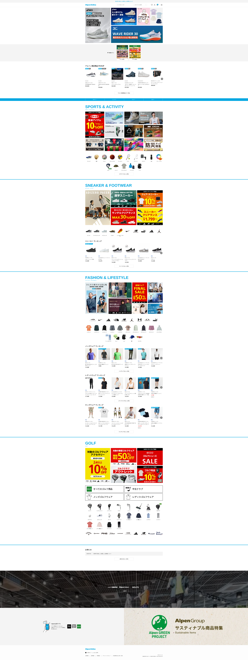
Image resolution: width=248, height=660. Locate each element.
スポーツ (94, 99)
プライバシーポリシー (107, 655)
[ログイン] (154, 5)
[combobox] (125, 5)
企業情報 (86, 655)
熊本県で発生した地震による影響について (124, 1)
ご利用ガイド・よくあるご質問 (92, 652)
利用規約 (98, 655)
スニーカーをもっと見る (124, 266)
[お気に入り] (152, 5)
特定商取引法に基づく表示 (118, 655)
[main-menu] (161, 5)
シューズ (113, 99)
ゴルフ (152, 99)
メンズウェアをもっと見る (124, 371)
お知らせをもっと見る (124, 558)
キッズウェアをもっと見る (124, 431)
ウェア (133, 99)
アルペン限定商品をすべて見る (124, 93)
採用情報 (92, 655)
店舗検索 (124, 591)
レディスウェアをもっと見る (124, 400)
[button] (162, 79)
